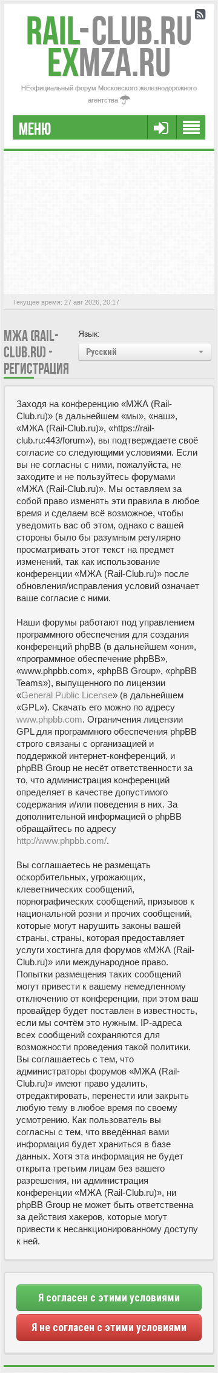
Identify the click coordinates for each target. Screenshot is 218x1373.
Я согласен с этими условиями (109, 1298)
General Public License (67, 695)
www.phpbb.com (49, 719)
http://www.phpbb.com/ (61, 840)
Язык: (89, 334)
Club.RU (109, 30)
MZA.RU (109, 62)
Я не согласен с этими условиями (109, 1327)
